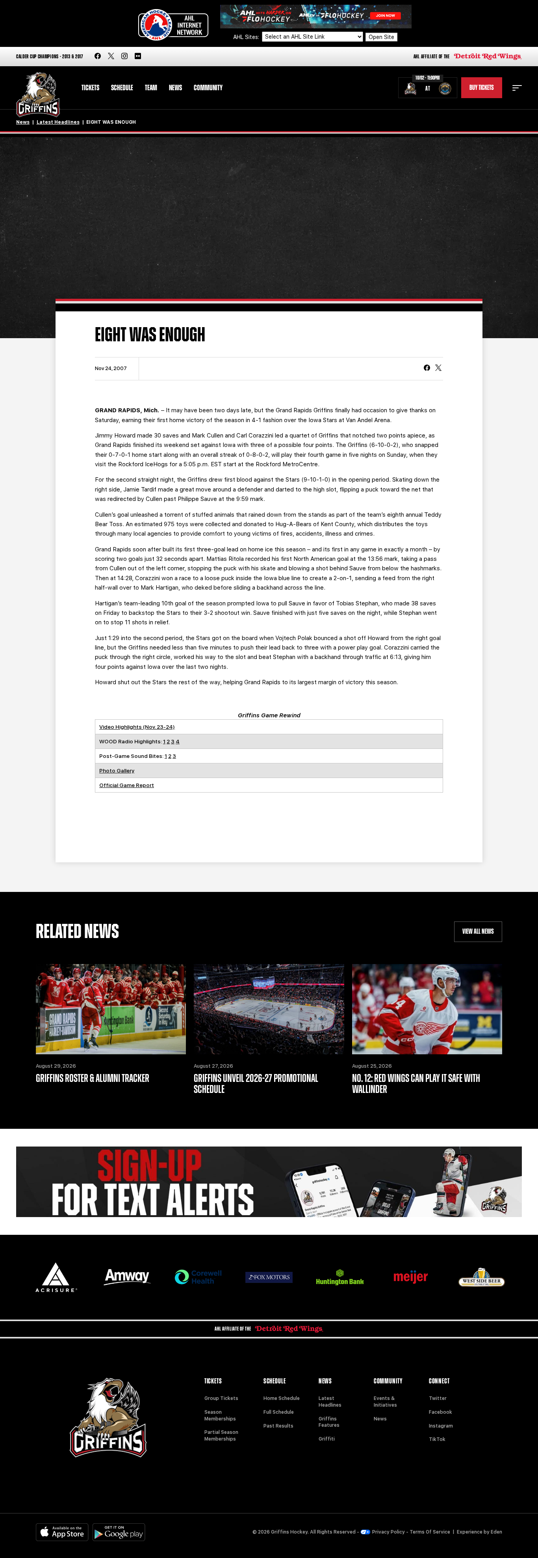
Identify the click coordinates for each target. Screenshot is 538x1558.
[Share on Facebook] (427, 368)
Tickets (90, 88)
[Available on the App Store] (62, 1532)
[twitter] (111, 56)
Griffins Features (329, 1422)
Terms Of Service (430, 1532)
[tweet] (438, 368)
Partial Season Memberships (221, 1436)
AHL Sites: (247, 37)
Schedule (122, 88)
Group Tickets (221, 1398)
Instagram (441, 1426)
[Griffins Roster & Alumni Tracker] (111, 1009)
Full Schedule (278, 1412)
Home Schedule (281, 1398)
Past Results (278, 1426)
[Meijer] (410, 1277)
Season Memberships (220, 1415)
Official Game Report (126, 785)
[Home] (38, 94)
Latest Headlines (58, 122)
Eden (496, 1532)
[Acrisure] (56, 1277)
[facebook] (97, 56)
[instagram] (124, 56)
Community (208, 88)
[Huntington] (340, 1277)
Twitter (438, 1398)
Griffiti (327, 1439)
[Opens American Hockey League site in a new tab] (173, 24)
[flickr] (138, 56)
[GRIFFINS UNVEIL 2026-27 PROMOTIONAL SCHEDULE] (269, 1009)
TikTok (437, 1439)
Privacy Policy (388, 1532)
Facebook (440, 1412)
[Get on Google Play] (119, 1532)
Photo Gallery (116, 770)
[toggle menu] (517, 88)
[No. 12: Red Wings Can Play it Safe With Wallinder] (427, 1009)
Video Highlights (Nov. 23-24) (137, 727)
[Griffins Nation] (269, 1182)
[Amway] (127, 1277)
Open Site (381, 37)
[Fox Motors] (269, 1277)
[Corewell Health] (198, 1277)
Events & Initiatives (385, 1402)
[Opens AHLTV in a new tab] (316, 16)
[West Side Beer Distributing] (481, 1277)
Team (151, 88)
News (175, 88)
